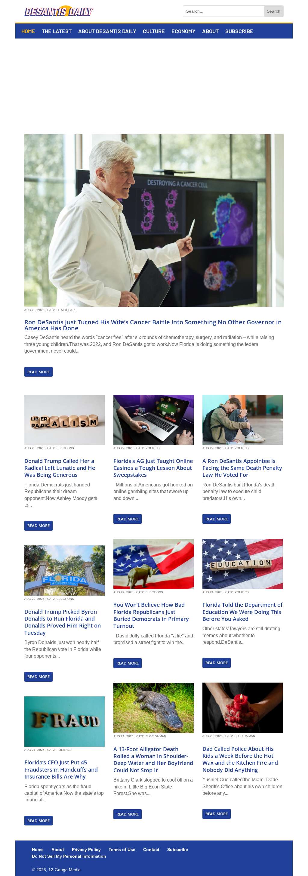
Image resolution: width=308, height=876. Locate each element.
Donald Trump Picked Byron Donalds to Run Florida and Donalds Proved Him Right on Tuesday (62, 622)
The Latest (57, 31)
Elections (65, 448)
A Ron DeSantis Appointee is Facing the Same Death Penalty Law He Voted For (242, 468)
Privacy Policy (86, 849)
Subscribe (239, 31)
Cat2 (51, 310)
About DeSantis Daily (107, 31)
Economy (183, 31)
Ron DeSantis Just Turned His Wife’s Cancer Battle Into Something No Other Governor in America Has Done (153, 325)
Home (28, 31)
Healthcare (67, 310)
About (210, 31)
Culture (154, 31)
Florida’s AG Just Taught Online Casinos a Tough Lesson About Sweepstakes (153, 468)
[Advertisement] (154, 84)
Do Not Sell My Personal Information (69, 856)
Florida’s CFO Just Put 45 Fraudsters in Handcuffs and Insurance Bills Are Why (61, 769)
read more (38, 372)
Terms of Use (122, 849)
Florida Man (156, 736)
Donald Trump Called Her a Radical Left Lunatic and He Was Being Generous (59, 468)
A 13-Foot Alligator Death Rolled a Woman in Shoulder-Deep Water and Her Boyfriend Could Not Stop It (153, 759)
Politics (64, 749)
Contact (151, 849)
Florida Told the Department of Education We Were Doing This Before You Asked (242, 611)
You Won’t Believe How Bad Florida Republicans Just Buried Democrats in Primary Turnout (151, 615)
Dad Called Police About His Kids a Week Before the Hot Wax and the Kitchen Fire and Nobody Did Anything (240, 759)
